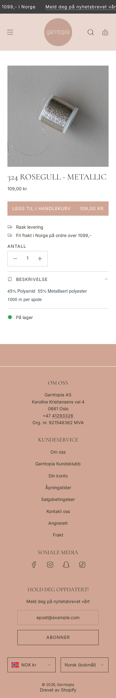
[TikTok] (82, 564)
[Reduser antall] (15, 258)
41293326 (62, 415)
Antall (16, 246)
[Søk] (90, 32)
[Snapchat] (66, 564)
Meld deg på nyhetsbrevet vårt (79, 6)
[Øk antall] (39, 258)
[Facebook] (34, 564)
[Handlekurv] (105, 32)
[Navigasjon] (9, 32)
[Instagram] (50, 564)
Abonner (58, 637)
